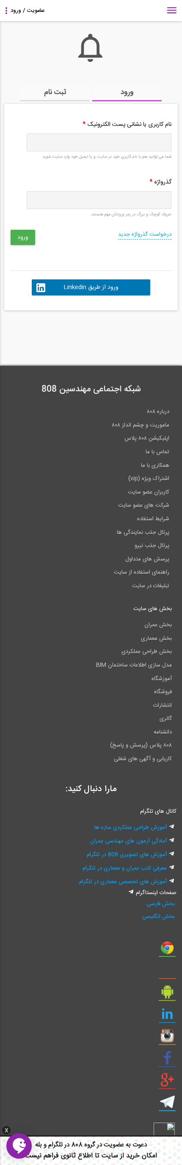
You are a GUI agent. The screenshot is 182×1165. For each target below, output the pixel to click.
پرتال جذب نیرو (152, 545)
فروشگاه (163, 692)
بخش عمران (158, 625)
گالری (166, 718)
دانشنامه (163, 732)
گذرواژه (160, 182)
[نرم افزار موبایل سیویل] (167, 995)
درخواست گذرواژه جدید (144, 234)
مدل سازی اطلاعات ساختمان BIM (134, 665)
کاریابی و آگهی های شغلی (143, 759)
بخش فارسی (160, 904)
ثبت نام (55, 92)
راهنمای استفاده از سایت (141, 572)
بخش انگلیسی (158, 916)
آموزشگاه (162, 678)
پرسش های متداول (147, 559)
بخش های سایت (152, 608)
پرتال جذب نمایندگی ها (143, 532)
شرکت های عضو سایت (143, 505)
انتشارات (162, 705)
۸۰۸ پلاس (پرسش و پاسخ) (141, 745)
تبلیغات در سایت (150, 586)
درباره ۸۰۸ (158, 411)
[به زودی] (55, 334)
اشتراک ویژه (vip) (148, 478)
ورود (127, 92)
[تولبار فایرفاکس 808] (167, 973)
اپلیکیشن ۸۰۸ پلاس (146, 438)
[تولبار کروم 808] (167, 951)
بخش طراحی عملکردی (146, 651)
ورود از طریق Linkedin (91, 287)
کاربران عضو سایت (148, 492)
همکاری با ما (155, 465)
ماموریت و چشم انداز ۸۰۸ (140, 425)
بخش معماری (156, 638)
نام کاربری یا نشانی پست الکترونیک (127, 125)
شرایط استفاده (153, 519)
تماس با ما (157, 452)
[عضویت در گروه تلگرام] (167, 1105)
